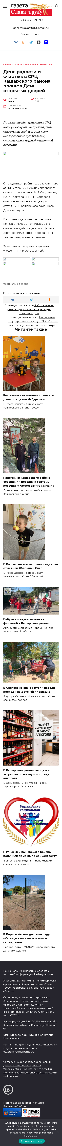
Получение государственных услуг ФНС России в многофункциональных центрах (33, 321)
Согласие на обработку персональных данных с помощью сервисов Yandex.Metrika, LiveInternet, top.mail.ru (27, 1065)
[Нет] (58, 1132)
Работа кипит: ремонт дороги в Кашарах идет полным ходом (30, 309)
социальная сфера (16, 283)
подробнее (24, 1126)
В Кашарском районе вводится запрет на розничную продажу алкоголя (26, 774)
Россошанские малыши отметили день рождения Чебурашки (28, 397)
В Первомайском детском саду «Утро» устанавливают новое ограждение (26, 938)
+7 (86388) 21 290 (31, 20)
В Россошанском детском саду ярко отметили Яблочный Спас (30, 566)
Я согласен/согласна (32, 1141)
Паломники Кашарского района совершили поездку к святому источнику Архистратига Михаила (28, 481)
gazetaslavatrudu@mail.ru (31, 28)
